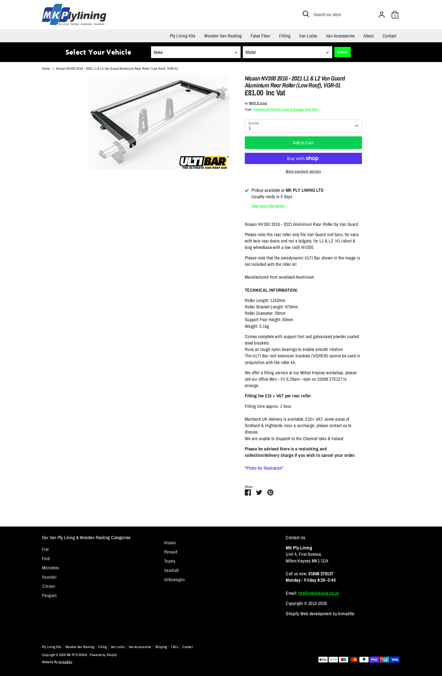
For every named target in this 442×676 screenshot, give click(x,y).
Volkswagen (174, 579)
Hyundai (49, 577)
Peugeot (49, 595)
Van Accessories (340, 36)
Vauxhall (171, 570)
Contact (389, 36)
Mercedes (50, 567)
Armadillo (65, 662)
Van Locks (308, 36)
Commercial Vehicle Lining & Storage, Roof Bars (286, 109)
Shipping (161, 646)
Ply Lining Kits (182, 36)
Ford (46, 558)
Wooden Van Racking (223, 36)
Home (46, 68)
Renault (171, 552)
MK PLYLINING (77, 654)
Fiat (45, 549)
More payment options (303, 171)
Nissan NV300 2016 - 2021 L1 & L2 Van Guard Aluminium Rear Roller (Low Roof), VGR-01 (117, 68)
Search (342, 51)
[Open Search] (306, 14)
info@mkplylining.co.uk (318, 593)
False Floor (260, 36)
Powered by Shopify (103, 654)
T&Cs (175, 646)
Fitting (284, 36)
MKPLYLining (258, 103)
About (368, 36)
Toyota (169, 561)
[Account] (382, 14)
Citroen (48, 586)
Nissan (170, 542)
